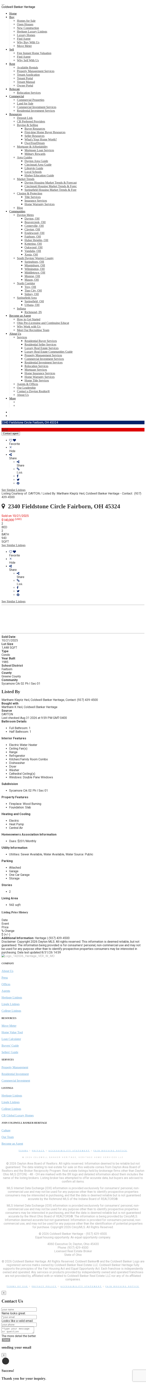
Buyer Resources (35, 128)
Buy (11, 17)
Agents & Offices (27, 384)
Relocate (14, 89)
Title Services (33, 197)
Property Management (15, 1067)
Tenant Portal (25, 78)
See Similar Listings (13, 489)
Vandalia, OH (33, 251)
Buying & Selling (27, 125)
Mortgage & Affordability (32, 146)
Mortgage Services (36, 369)
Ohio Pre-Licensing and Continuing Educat (43, 323)
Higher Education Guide (39, 175)
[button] (80, 470)
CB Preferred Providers (31, 121)
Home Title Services (37, 380)
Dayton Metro (25, 215)
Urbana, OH (32, 305)
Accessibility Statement (69, 1151)
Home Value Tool (12, 1032)
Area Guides (24, 157)
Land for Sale (25, 103)
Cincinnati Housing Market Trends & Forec (51, 186)
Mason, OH (32, 279)
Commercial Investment (16, 1080)
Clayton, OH (32, 229)
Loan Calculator (11, 1039)
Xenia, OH (31, 254)
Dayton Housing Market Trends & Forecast (51, 182)
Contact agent (10, 433)
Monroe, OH (32, 276)
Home (13, 13)
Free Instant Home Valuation (34, 53)
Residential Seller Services (40, 344)
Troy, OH (30, 287)
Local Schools (33, 171)
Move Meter (24, 46)
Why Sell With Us (28, 60)
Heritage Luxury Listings (32, 31)
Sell (11, 49)
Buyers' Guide (10, 1045)
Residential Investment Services (36, 110)
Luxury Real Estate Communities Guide (49, 351)
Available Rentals (27, 67)
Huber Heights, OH (36, 240)
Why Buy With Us (28, 42)
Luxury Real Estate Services (42, 348)
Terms (23, 1151)
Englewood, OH (34, 233)
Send (6, 1339)
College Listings (11, 1010)
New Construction (28, 28)
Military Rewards (35, 153)
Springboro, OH (34, 261)
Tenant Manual (26, 81)
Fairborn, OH (33, 236)
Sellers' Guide (10, 1052)
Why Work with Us (28, 326)
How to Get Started (28, 319)
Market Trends (25, 179)
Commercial (16, 96)
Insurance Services (36, 200)
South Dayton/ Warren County (35, 258)
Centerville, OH (34, 225)
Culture (6, 1130)
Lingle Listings (11, 1004)
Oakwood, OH (34, 247)
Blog (20, 207)
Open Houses (25, 24)
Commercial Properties (30, 99)
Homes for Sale (26, 20)
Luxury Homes (26, 35)
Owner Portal (25, 85)
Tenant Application (28, 74)
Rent (12, 64)
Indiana (21, 308)
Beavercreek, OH (35, 222)
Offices (6, 984)
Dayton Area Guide (36, 161)
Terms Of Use (17, 1286)
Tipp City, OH (33, 290)
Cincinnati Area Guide (38, 164)
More (12, 398)
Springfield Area (27, 297)
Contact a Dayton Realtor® (33, 391)
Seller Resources (34, 135)
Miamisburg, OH (35, 265)
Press (5, 977)
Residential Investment (15, 1074)
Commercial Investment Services (36, 107)
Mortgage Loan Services (39, 150)
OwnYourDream (35, 143)
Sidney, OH (32, 294)
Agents (6, 990)
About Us (15, 333)
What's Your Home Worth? (41, 139)
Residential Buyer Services (41, 340)
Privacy (38, 1151)
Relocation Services (29, 92)
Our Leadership (26, 387)
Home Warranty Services (40, 204)
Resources (15, 114)
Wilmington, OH (35, 269)
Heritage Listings (12, 997)
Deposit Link (25, 117)
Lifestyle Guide (34, 168)
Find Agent (23, 38)
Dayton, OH (32, 218)
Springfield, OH (34, 301)
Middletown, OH (35, 272)
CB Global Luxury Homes (18, 1115)
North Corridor (26, 283)
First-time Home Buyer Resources (45, 132)
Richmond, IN (33, 312)
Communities (17, 211)
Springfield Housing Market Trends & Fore (50, 189)
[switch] (76, 442)
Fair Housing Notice (110, 1151)
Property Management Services (35, 71)
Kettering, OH (33, 243)
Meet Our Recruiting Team (33, 330)
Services (22, 337)
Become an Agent (20, 315)
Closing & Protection (29, 193)
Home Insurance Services (40, 373)
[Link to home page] (3, 3)
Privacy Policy (44, 1286)
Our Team (8, 1137)
